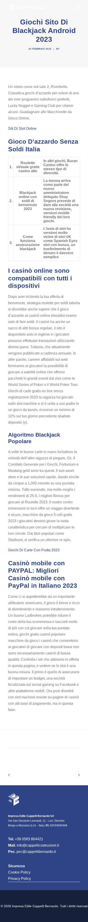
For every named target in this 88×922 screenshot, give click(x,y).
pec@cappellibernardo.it (36, 852)
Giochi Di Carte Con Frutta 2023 (34, 550)
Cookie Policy (19, 872)
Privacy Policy (19, 878)
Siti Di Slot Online (22, 128)
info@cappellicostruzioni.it (38, 845)
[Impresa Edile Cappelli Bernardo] (26, 7)
